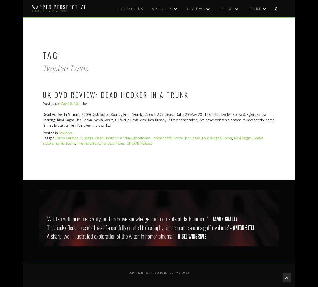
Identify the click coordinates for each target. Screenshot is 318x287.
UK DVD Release (140, 143)
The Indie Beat (88, 143)
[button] (276, 8)
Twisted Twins (113, 143)
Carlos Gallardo (66, 138)
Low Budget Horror (217, 138)
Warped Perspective (59, 7)
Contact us (130, 8)
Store (254, 8)
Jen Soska (192, 138)
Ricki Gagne (243, 138)
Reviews (196, 8)
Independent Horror (167, 138)
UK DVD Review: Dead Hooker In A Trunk (116, 95)
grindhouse (142, 138)
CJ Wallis (86, 138)
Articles (162, 8)
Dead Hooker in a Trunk (113, 138)
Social (226, 8)
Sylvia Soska (65, 143)
